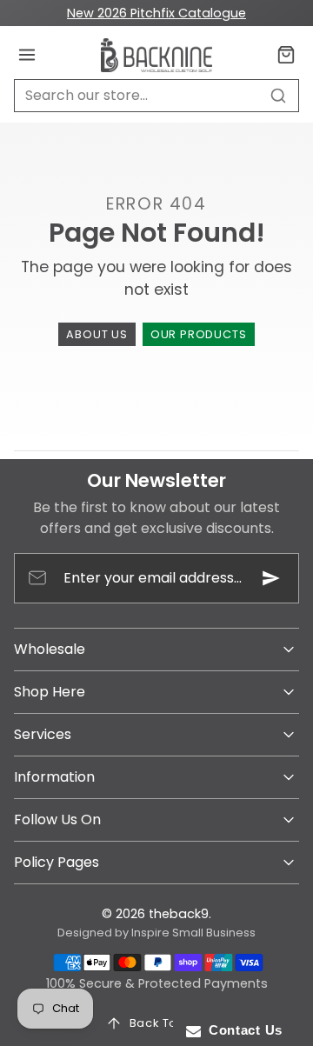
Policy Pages (56, 862)
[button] (27, 55)
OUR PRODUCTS (198, 334)
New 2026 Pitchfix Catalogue (156, 13)
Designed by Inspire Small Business (156, 932)
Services (42, 734)
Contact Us (242, 1030)
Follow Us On (57, 819)
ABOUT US (96, 334)
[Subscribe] (271, 578)
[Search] (278, 95)
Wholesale (49, 649)
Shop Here (49, 692)
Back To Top (167, 1023)
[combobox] (156, 95)
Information (54, 777)
